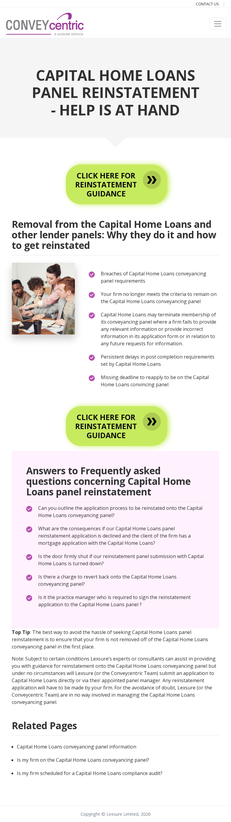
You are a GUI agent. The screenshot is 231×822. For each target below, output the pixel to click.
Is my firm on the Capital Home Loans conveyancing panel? (83, 760)
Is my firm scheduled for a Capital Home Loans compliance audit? (89, 773)
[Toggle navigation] (217, 24)
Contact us (208, 4)
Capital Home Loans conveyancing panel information (76, 746)
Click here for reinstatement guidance (106, 184)
